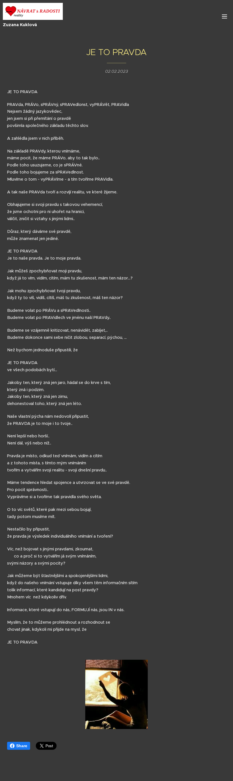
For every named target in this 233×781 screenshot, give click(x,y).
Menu (224, 16)
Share (21, 746)
